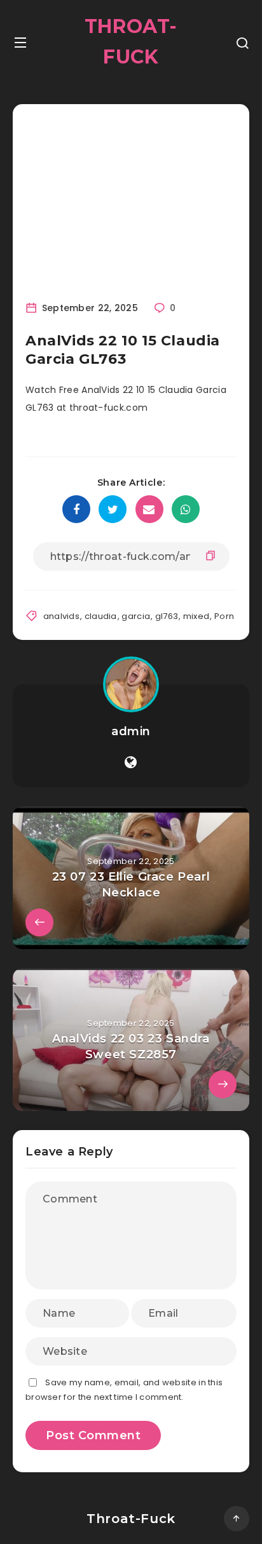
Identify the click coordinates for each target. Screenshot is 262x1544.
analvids (61, 616)
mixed (196, 616)
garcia (135, 616)
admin (131, 731)
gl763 (167, 616)
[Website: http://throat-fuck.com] (131, 762)
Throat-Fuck (131, 42)
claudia (101, 616)
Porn (224, 616)
